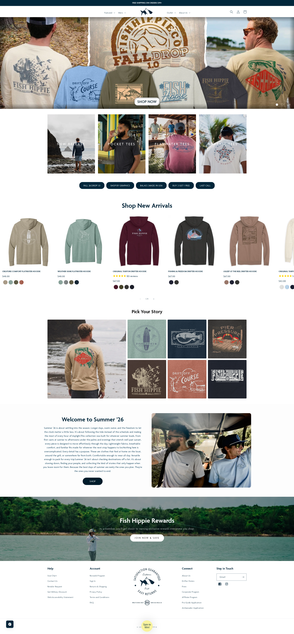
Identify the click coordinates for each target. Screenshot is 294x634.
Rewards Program (97, 575)
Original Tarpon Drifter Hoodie (129, 271)
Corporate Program (190, 592)
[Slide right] (153, 299)
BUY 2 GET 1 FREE (181, 185)
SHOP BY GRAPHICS (120, 185)
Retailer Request (54, 586)
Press (184, 586)
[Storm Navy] (76, 282)
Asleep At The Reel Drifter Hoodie (240, 271)
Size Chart (52, 575)
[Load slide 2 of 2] (282, 104)
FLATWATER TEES (172, 144)
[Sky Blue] (287, 287)
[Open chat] (9, 624)
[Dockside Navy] (132, 287)
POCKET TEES (122, 144)
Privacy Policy (96, 592)
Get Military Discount (57, 592)
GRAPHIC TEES (223, 144)
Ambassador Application (193, 608)
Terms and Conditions (99, 597)
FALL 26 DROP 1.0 (91, 185)
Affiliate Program (189, 597)
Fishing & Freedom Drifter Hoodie (185, 271)
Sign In (93, 581)
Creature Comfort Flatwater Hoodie (21, 271)
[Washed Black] (126, 287)
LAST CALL (205, 185)
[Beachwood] (281, 287)
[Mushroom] (5, 282)
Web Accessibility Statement (60, 597)
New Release (71, 144)
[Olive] (16, 282)
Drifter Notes (188, 581)
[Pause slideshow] (289, 104)
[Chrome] (66, 282)
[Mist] (10, 282)
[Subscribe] (243, 577)
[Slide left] (140, 299)
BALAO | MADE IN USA (151, 185)
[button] (109, 12)
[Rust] (21, 282)
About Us (186, 575)
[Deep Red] (116, 287)
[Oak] (226, 282)
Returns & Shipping (98, 586)
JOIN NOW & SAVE (147, 537)
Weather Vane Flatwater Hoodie (74, 271)
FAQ (92, 602)
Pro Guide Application (192, 602)
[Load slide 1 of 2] (277, 104)
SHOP (93, 481)
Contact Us (52, 581)
